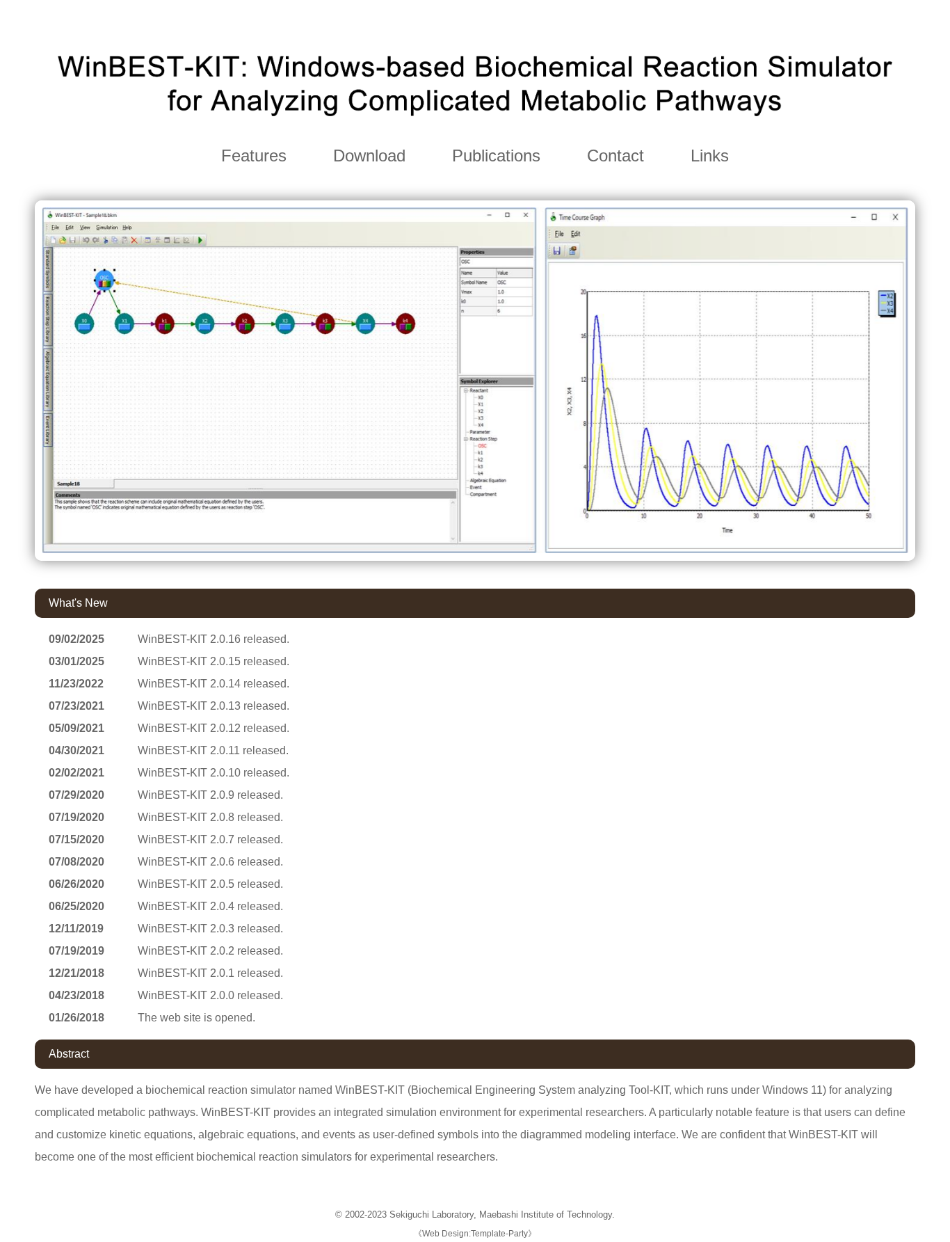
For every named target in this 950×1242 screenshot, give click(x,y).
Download (369, 155)
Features (254, 155)
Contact (615, 155)
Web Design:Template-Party (475, 1234)
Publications (496, 155)
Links (710, 155)
